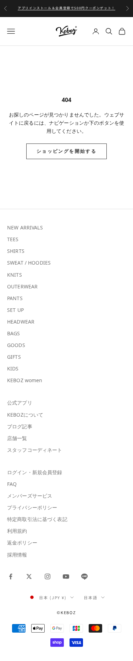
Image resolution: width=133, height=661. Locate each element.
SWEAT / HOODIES (29, 262)
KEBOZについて (25, 414)
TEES (13, 239)
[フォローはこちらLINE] (84, 576)
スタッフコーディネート (34, 449)
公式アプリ (19, 402)
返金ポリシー (22, 542)
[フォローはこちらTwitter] (29, 576)
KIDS (13, 368)
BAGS (13, 333)
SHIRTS (15, 251)
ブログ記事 (19, 426)
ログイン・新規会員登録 (34, 472)
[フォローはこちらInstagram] (47, 576)
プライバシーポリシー (32, 507)
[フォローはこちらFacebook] (10, 576)
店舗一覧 (17, 438)
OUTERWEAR (22, 286)
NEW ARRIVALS (25, 227)
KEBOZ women (25, 380)
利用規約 (17, 530)
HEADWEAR (20, 321)
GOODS (16, 345)
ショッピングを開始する (66, 151)
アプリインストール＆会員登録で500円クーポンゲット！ (66, 8)
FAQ (12, 484)
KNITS (14, 274)
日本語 (91, 597)
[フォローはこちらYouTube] (66, 576)
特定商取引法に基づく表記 (37, 519)
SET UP (15, 310)
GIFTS (14, 356)
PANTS (15, 298)
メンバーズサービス (29, 495)
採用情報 (17, 554)
